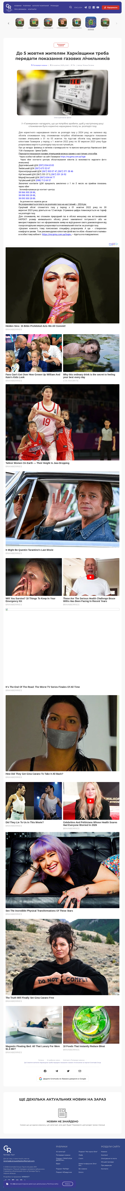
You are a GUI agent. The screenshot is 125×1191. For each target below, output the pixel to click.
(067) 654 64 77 (47, 177)
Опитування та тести (109, 1158)
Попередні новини (61, 45)
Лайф (81, 1155)
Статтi (81, 1158)
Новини (17, 6)
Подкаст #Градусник (64, 1172)
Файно (67, 1184)
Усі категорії (60, 1152)
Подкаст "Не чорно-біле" (88, 1152)
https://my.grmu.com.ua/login (73, 157)
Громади (54, 6)
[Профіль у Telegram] (85, 7)
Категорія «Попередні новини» (74, 1060)
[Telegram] (56, 1071)
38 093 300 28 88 (27, 198)
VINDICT (26, 1177)
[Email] (79, 1071)
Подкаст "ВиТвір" (62, 1169)
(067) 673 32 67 (42, 168)
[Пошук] (70, 7)
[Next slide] (117, 23)
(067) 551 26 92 (58, 174)
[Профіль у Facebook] (93, 7)
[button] (45, 1071)
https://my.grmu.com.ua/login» (56, 234)
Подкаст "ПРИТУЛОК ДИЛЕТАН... (64, 1159)
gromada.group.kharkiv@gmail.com (19, 1161)
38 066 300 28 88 (27, 192)
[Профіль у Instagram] (89, 7)
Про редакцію (106, 1165)
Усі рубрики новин (53, 1060)
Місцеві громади (107, 1162)
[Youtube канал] (97, 7)
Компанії (104, 1155)
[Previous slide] (8, 23)
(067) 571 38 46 (65, 171)
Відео (58, 1164)
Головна (41, 1060)
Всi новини (83, 1169)
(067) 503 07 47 (49, 171)
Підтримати (112, 7)
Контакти (32, 9)
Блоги (81, 1172)
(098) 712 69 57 (43, 180)
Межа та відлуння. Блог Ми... (88, 1164)
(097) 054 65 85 (46, 165)
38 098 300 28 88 (27, 195)
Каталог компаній (40, 6)
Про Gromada (20, 9)
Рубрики (27, 6)
